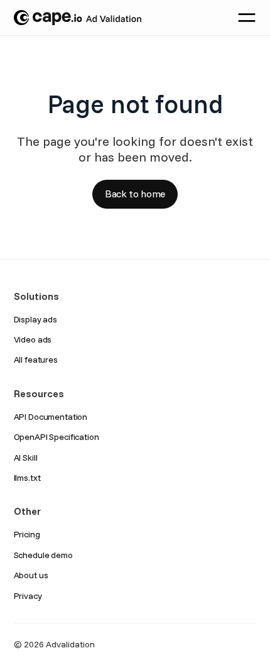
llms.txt (27, 477)
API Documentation (51, 416)
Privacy (28, 595)
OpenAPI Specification (56, 436)
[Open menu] (247, 18)
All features (36, 359)
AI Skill (26, 457)
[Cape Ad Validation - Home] (77, 17)
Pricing (27, 534)
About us (31, 575)
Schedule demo (43, 555)
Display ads (35, 319)
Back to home (135, 193)
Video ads (33, 339)
